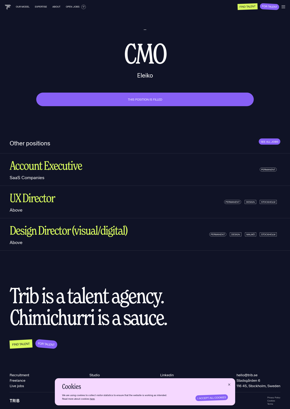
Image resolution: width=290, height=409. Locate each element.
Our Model (23, 6)
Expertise (41, 6)
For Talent (269, 6)
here (92, 398)
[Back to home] (8, 7)
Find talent (248, 6)
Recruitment (19, 375)
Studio (94, 375)
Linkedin (167, 375)
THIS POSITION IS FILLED (145, 99)
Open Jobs (75, 6)
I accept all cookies (211, 398)
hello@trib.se (247, 375)
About (56, 6)
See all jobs (269, 141)
